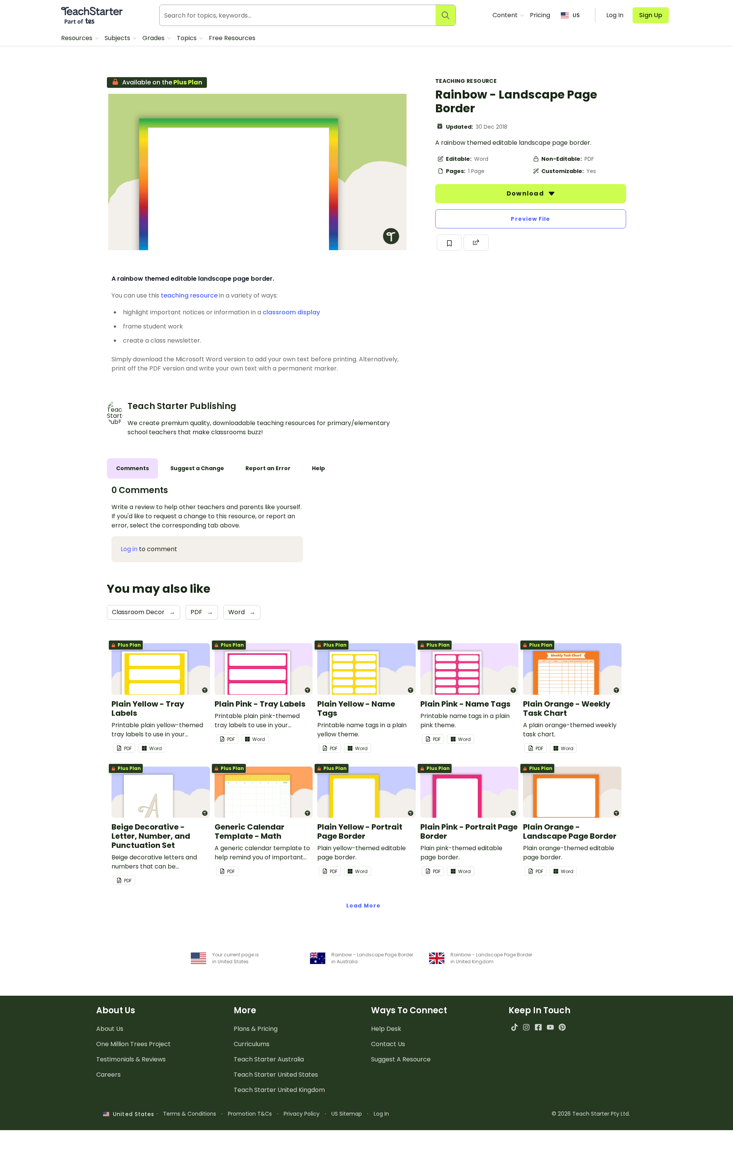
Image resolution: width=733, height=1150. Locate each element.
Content (505, 15)
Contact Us (388, 1044)
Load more (363, 905)
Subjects (118, 38)
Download (526, 193)
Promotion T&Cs (250, 1114)
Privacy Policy (302, 1114)
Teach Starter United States (276, 1074)
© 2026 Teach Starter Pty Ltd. (591, 1114)
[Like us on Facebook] (538, 1027)
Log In (381, 1114)
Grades (154, 38)
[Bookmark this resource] (449, 243)
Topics (187, 38)
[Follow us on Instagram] (526, 1027)
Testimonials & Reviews (131, 1059)
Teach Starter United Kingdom (279, 1089)
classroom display (291, 312)
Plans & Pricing (256, 1028)
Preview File (530, 219)
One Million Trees (133, 1044)
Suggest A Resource (401, 1059)
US (576, 15)
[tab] (132, 468)
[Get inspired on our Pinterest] (562, 1027)
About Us (109, 1028)
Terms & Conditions (189, 1114)
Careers (108, 1074)
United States (131, 1114)
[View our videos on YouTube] (550, 1027)
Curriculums (252, 1044)
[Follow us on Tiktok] (514, 1027)
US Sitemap (346, 1114)
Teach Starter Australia (269, 1059)
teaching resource (189, 295)
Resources (77, 38)
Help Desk (386, 1028)
